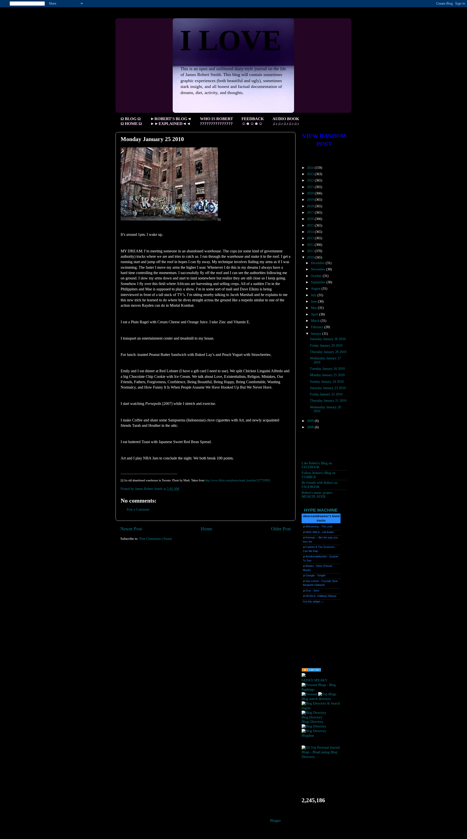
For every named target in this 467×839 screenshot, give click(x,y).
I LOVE (230, 40)
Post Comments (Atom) (155, 539)
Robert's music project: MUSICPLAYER (317, 494)
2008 (311, 427)
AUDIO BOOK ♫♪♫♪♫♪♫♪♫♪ (285, 121)
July (314, 295)
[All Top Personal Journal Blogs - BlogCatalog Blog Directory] (324, 757)
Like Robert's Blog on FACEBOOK (317, 465)
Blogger (275, 820)
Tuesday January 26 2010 (327, 369)
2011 (311, 251)
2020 (311, 193)
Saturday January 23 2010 (328, 388)
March (316, 321)
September (318, 282)
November (318, 269)
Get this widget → (313, 601)
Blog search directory (316, 699)
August (316, 288)
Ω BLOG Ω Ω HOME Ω (131, 121)
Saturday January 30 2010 (328, 339)
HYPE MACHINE (321, 510)
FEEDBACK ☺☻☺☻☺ (253, 121)
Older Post (281, 528)
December (318, 263)
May (314, 308)
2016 (311, 219)
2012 (311, 245)
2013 (311, 238)
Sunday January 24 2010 (327, 381)
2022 (311, 180)
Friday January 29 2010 (326, 345)
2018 (311, 206)
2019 (311, 199)
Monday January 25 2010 (327, 375)
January (316, 333)
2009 (311, 421)
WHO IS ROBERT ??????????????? (216, 121)
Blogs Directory (312, 722)
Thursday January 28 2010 (328, 352)
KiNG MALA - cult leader (319, 532)
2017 (311, 212)
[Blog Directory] (314, 713)
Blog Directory (312, 717)
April (315, 314)
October (317, 276)
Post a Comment (138, 509)
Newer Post (131, 528)
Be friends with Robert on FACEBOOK (319, 484)
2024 (311, 168)
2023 (311, 174)
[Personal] (309, 694)
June (314, 301)
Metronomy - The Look (318, 526)
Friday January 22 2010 (326, 394)
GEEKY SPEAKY (314, 680)
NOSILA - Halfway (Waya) (320, 595)
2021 (311, 187)
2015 (311, 225)
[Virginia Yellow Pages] (311, 670)
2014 (311, 232)
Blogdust (308, 735)
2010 (311, 257)
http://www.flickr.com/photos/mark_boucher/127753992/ (237, 480)
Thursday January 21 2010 (328, 400)
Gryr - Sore (312, 590)
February (317, 327)
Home (206, 528)
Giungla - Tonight (315, 575)
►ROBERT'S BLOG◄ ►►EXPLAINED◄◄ (170, 121)
